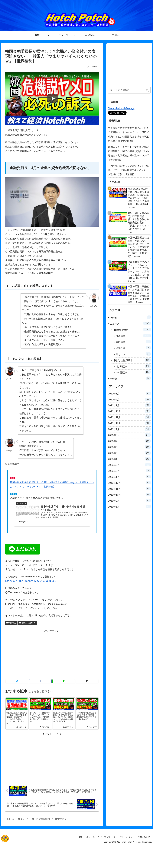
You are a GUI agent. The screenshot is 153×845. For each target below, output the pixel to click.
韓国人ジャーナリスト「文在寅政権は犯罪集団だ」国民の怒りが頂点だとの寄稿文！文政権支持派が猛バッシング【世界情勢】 (128, 153)
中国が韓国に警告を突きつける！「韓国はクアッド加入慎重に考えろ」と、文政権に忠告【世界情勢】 (128, 170)
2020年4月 (128, 459)
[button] (148, 90)
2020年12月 (128, 411)
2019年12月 (128, 483)
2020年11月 (128, 417)
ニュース (129, 323)
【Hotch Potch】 (131, 329)
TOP (81, 837)
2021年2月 (128, 399)
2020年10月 (128, 423)
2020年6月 (128, 447)
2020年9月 (128, 429)
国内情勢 (132, 341)
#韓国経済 (132, 372)
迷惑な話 (132, 348)
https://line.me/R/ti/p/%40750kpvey (30, 580)
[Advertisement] (52, 654)
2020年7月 (128, 441)
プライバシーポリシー (124, 837)
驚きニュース (132, 354)
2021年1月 (128, 405)
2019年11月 (128, 488)
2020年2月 (128, 471)
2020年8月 (128, 435)
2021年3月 (128, 393)
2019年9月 (128, 500)
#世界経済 (12, 623)
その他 (129, 317)
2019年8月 (128, 506)
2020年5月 (128, 453)
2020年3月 (128, 465)
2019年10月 (128, 494)
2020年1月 (128, 477)
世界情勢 (132, 335)
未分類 (129, 378)
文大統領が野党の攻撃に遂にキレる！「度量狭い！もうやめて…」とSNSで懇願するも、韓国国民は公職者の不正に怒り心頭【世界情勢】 (128, 134)
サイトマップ (104, 837)
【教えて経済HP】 (28, 623)
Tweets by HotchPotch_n (121, 108)
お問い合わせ (144, 837)
